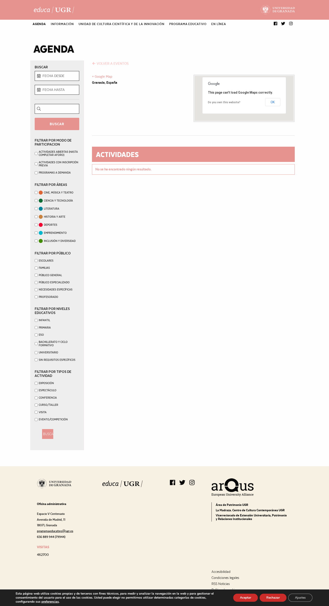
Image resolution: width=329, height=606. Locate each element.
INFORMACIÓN (62, 24)
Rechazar (273, 597)
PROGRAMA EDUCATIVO (187, 24)
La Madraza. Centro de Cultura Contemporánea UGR (250, 510)
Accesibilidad (221, 572)
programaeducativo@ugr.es (55, 531)
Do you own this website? (224, 102)
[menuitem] (39, 24)
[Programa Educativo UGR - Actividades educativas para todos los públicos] (54, 9)
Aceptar (245, 597)
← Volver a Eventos (110, 63)
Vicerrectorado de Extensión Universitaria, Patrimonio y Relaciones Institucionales (251, 517)
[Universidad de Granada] (278, 9)
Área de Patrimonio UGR (232, 505)
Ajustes (300, 597)
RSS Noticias (221, 584)
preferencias (50, 602)
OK (273, 102)
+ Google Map (102, 76)
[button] (275, 24)
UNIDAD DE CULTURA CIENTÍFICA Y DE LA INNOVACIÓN (121, 24)
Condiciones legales (225, 578)
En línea (218, 24)
